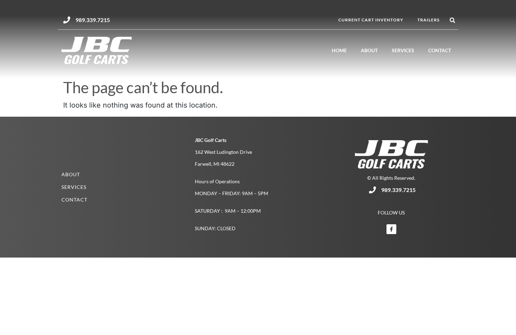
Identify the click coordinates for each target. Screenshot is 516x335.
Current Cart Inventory (370, 19)
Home (339, 50)
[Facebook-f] (391, 229)
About (369, 50)
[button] (452, 20)
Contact (439, 50)
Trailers (428, 19)
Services (403, 50)
